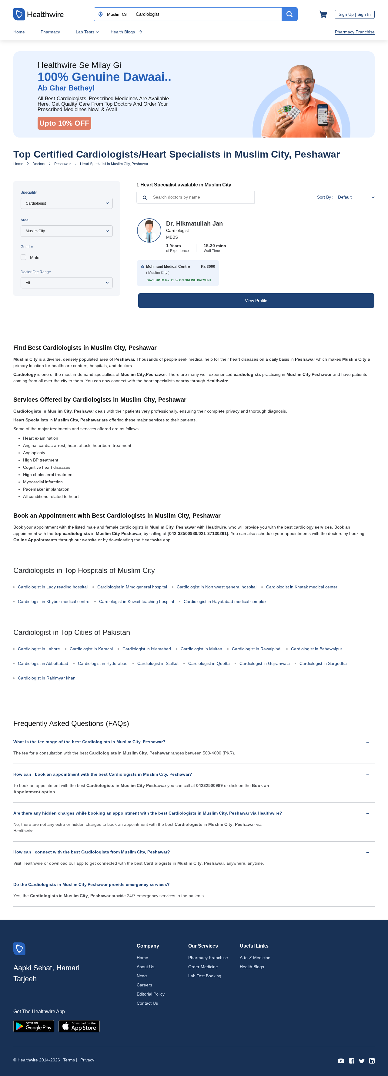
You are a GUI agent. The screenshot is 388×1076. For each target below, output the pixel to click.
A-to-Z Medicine (255, 957)
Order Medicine (203, 966)
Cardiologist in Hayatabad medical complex (225, 601)
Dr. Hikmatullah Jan (194, 223)
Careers (144, 984)
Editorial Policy (151, 994)
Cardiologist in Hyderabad (103, 663)
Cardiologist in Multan (201, 648)
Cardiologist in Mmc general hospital (132, 586)
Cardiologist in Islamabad (146, 648)
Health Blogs (123, 31)
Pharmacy (50, 31)
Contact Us (147, 1003)
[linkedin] (372, 1060)
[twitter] (362, 1060)
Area (24, 220)
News (142, 975)
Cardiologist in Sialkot (158, 663)
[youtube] (341, 1060)
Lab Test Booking (204, 975)
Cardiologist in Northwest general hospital (216, 586)
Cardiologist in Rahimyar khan (46, 678)
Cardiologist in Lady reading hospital (53, 586)
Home (19, 31)
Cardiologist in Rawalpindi (256, 648)
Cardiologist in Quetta (209, 663)
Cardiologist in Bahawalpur (316, 648)
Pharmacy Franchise (355, 31)
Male (34, 257)
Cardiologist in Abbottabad (43, 663)
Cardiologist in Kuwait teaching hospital (136, 601)
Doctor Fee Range (36, 272)
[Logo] (19, 948)
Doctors (38, 164)
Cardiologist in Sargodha (323, 663)
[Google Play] (33, 1025)
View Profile (256, 300)
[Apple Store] (79, 1025)
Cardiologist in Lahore (39, 648)
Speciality (29, 192)
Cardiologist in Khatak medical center (301, 586)
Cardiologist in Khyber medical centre (53, 601)
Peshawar (62, 164)
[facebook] (351, 1060)
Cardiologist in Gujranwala (264, 663)
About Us (145, 966)
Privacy (87, 1059)
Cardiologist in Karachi (91, 648)
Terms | (70, 1059)
